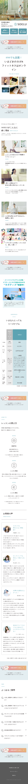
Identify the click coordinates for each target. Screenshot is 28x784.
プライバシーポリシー (14, 771)
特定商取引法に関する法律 (14, 767)
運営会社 (14, 775)
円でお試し (16, 42)
